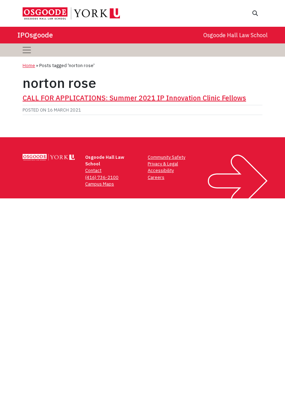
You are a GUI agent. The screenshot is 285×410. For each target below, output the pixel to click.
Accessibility (161, 170)
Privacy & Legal (163, 164)
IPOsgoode (35, 35)
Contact (93, 170)
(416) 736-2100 (102, 177)
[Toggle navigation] (26, 50)
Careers (156, 177)
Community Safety (166, 157)
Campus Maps (99, 184)
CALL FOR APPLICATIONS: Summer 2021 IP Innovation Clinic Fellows (134, 97)
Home (29, 65)
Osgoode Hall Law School (235, 35)
